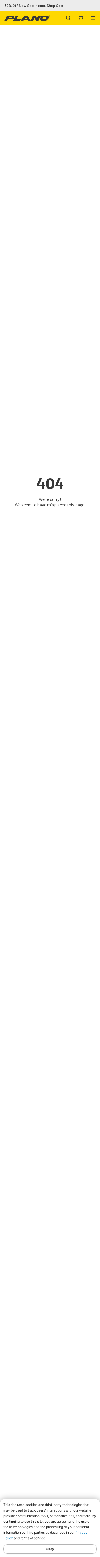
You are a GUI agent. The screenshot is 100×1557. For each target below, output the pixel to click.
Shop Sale (55, 5)
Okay (50, 1549)
